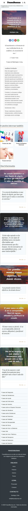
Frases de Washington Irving (14, 62)
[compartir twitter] (12, 40)
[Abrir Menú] (4, 3)
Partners (14, 469)
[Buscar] (25, 3)
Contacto (14, 487)
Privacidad (14, 484)
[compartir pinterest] (15, 40)
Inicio (14, 466)
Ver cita (21, 207)
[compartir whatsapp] (18, 40)
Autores (14, 473)
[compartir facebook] (10, 40)
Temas (14, 476)
